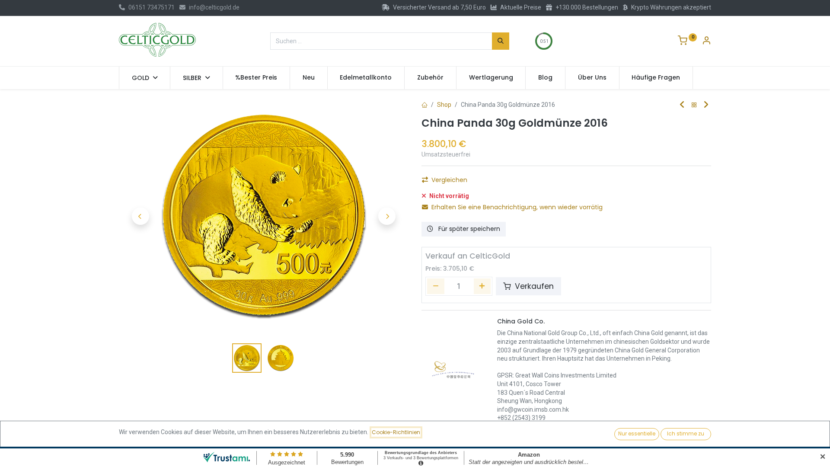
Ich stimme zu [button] (685, 433)
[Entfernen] (435, 286)
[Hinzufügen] (482, 286)
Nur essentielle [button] (636, 433)
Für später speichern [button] (468, 228)
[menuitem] (256, 78)
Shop (444, 104)
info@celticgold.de (214, 7)
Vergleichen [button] (449, 180)
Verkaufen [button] (533, 286)
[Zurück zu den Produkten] (694, 105)
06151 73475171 (151, 7)
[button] (140, 216)
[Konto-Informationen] (706, 41)
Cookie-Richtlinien (396, 432)
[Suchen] (500, 41)
